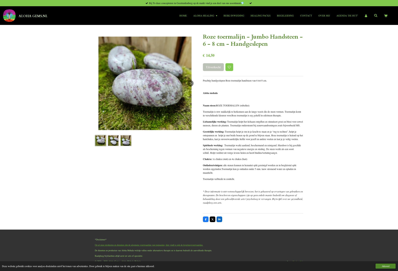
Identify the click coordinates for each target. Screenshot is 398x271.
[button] (100, 140)
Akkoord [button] (385, 266)
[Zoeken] (375, 15)
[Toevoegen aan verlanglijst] (229, 67)
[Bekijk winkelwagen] (385, 15)
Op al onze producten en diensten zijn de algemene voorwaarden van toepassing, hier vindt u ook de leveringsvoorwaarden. (149, 244)
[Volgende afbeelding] (190, 83)
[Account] (366, 15)
